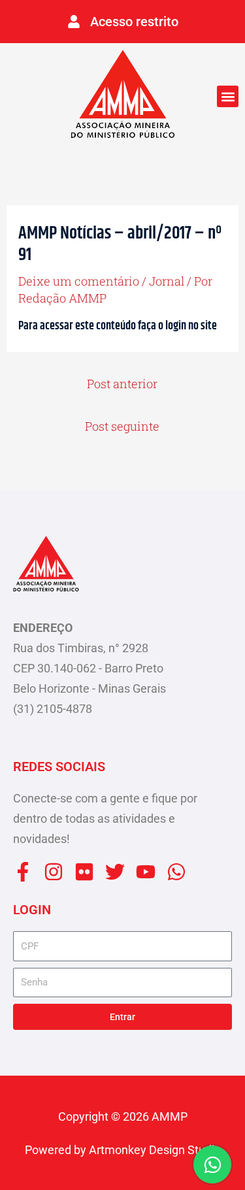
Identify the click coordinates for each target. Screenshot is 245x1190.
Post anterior (122, 383)
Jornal (166, 281)
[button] (227, 96)
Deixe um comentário (78, 281)
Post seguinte (122, 426)
